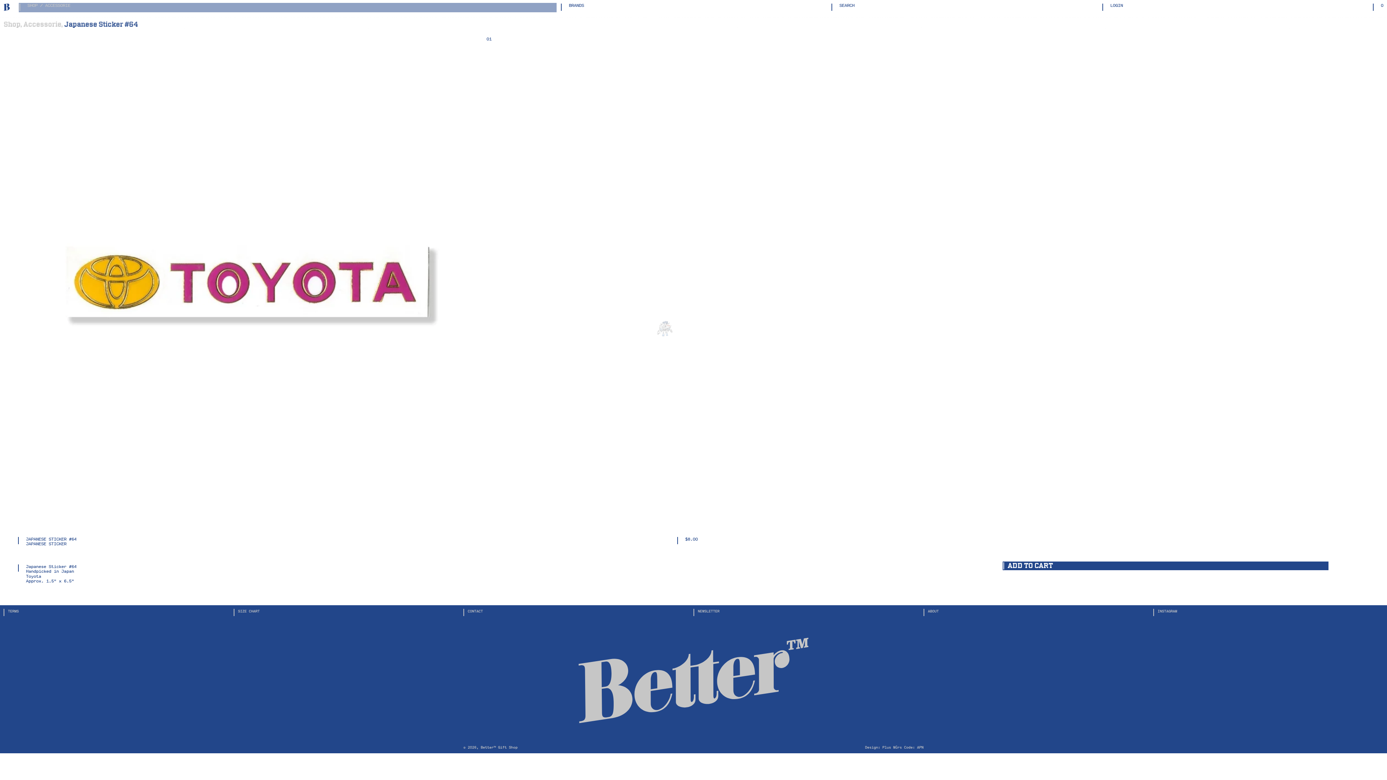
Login (1116, 6)
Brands (576, 6)
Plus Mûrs (892, 747)
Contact (475, 611)
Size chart (249, 611)
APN (920, 747)
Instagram (1167, 611)
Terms (13, 611)
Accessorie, (43, 24)
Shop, (13, 24)
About (933, 611)
